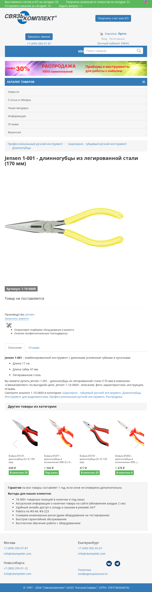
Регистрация (117, 38)
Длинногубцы (131, 393)
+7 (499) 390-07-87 (39, 43)
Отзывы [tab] (33, 347)
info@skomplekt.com (17, 554)
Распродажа (114, 397)
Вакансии (14, 132)
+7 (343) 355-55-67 (90, 548)
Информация (17, 116)
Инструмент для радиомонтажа (26, 397)
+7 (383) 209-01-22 (16, 568)
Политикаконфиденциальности (93, 572)
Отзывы (13, 124)
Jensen (30, 314)
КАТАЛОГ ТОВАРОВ (20, 82)
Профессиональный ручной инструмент (76, 397)
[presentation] (15, 444)
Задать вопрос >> (70, 6)
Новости (13, 92)
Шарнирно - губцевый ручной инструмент (92, 393)
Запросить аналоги (17, 318)
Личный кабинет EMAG (113, 43)
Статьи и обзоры (19, 100)
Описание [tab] (15, 347)
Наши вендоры (18, 108)
